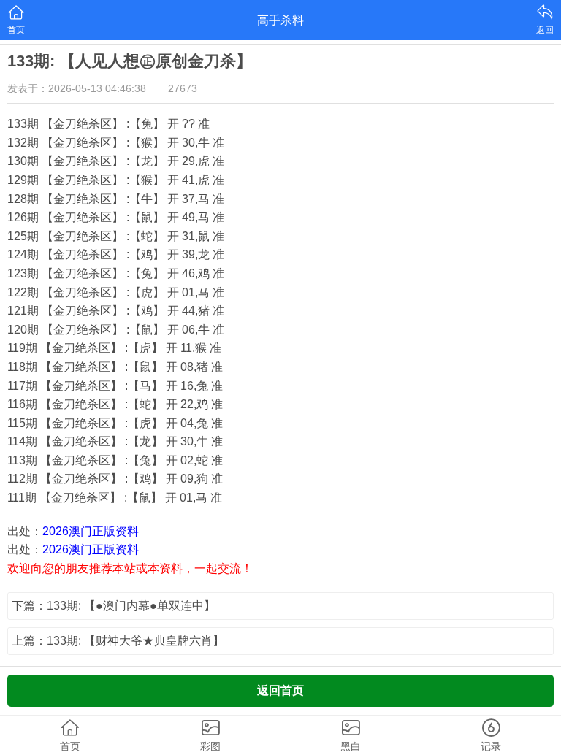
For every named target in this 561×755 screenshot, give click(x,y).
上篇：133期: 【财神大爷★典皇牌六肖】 (118, 641)
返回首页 (280, 690)
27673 (182, 88)
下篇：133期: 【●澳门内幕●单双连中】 (113, 605)
